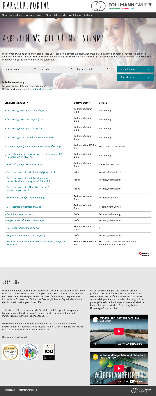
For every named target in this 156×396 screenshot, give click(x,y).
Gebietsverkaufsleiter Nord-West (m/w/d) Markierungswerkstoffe (28, 189)
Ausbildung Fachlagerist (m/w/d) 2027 (26, 128)
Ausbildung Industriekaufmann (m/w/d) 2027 (30, 137)
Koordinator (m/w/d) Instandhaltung (25, 197)
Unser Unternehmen (12, 15)
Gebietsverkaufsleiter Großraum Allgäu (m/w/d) (31, 172)
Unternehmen (81, 102)
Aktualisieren (128, 69)
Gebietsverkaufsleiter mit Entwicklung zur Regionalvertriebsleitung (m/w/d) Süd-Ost (28, 180)
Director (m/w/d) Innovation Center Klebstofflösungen (34, 146)
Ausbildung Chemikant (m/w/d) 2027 (25, 119)
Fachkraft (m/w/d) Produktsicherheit (25, 164)
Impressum (10, 389)
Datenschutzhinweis (28, 389)
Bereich (103, 102)
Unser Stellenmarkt (56, 15)
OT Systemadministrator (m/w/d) (24, 206)
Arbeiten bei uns (34, 15)
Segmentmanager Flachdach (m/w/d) (26, 235)
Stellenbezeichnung (15, 102)
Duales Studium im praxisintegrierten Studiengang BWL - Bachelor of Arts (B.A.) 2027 (36, 155)
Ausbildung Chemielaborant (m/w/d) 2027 (28, 110)
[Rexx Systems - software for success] (143, 254)
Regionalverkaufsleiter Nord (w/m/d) (25, 220)
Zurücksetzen (128, 77)
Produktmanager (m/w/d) (20, 214)
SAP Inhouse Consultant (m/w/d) (23, 228)
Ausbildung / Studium (80, 15)
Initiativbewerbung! (43, 89)
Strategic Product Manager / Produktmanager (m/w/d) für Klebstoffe (36, 243)
